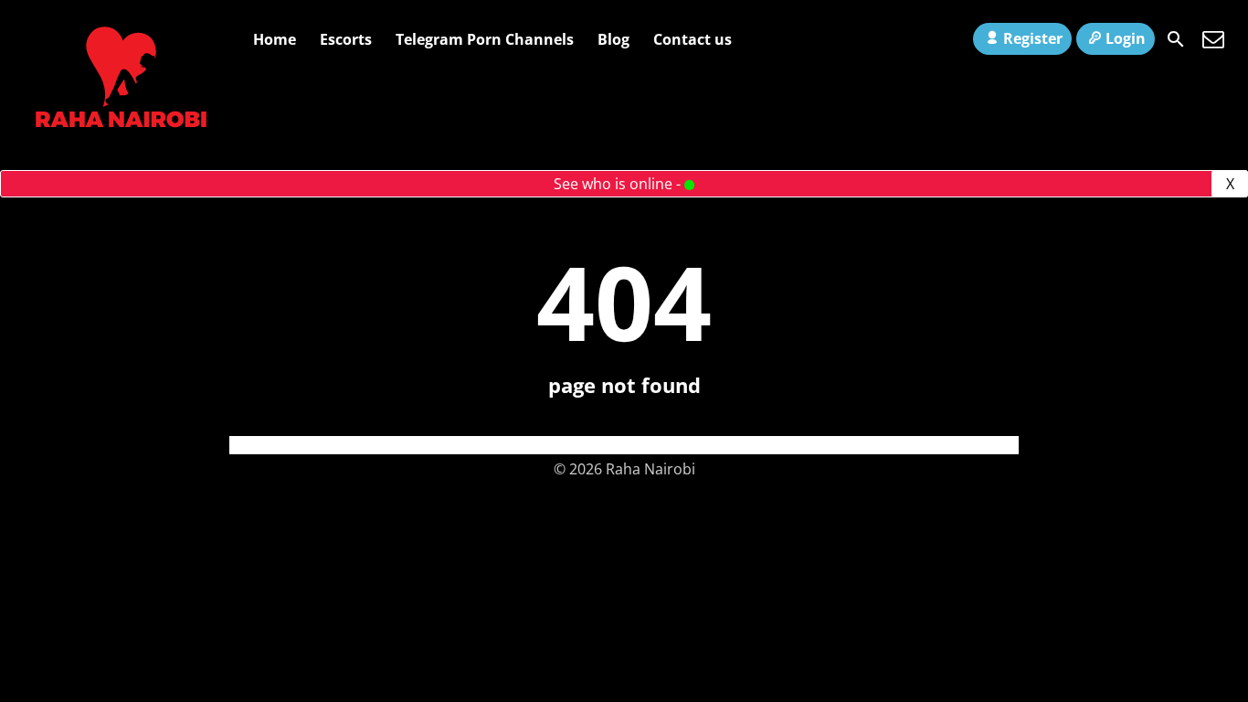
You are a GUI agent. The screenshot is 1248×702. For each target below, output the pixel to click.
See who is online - (619, 184)
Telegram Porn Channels (485, 39)
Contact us (692, 39)
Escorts (346, 39)
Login (1125, 38)
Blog (613, 39)
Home (274, 39)
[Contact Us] (1213, 39)
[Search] (1175, 39)
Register (1033, 38)
